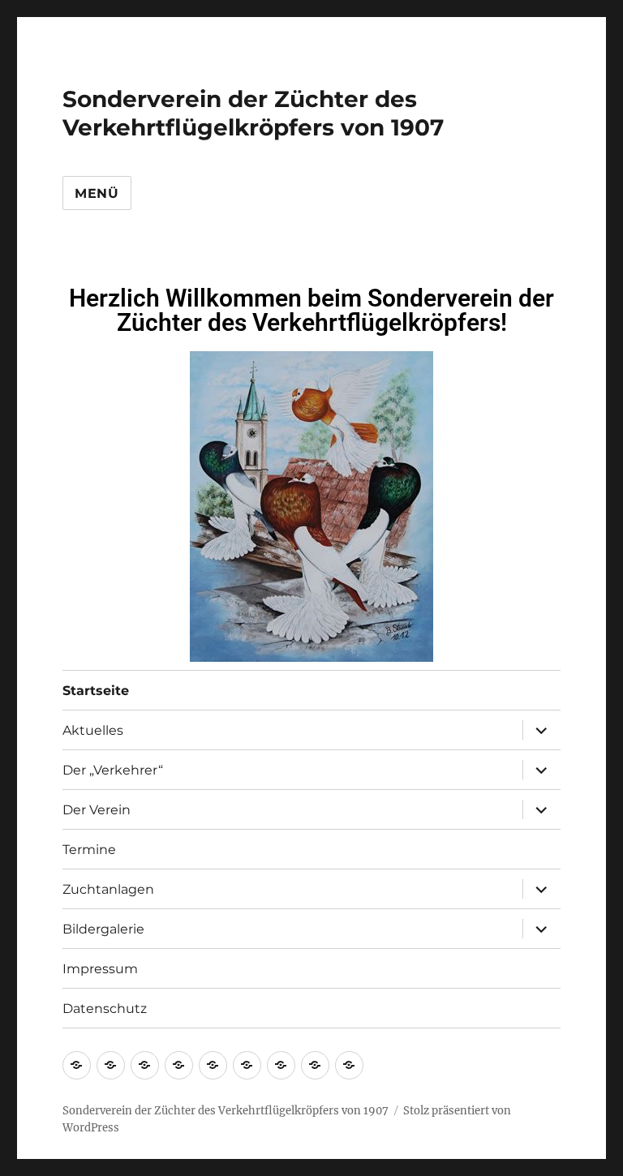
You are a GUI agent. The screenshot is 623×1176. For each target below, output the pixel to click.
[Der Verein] (145, 1065)
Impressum (100, 968)
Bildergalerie (103, 929)
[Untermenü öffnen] (541, 729)
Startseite (95, 690)
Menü (97, 193)
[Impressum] (315, 1065)
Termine (89, 849)
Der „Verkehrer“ (112, 770)
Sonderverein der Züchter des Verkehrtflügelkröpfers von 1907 (253, 113)
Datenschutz (104, 1008)
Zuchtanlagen (108, 889)
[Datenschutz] (349, 1065)
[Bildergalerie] (281, 1065)
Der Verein (96, 810)
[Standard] (213, 1065)
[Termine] (247, 1065)
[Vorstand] (179, 1065)
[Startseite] (76, 1065)
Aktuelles (92, 730)
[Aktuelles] (111, 1065)
